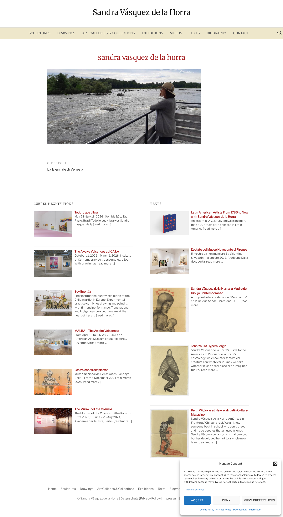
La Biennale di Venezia (65, 169)
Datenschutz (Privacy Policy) (141, 498)
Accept (197, 500)
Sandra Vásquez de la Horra (142, 12)
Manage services (195, 489)
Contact (241, 33)
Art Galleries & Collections (108, 33)
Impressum (255, 509)
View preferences (259, 500)
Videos (176, 33)
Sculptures (39, 33)
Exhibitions (152, 33)
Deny (226, 500)
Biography (216, 33)
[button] (275, 464)
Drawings (66, 33)
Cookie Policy (207, 509)
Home (52, 489)
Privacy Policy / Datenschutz (231, 509)
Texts (194, 33)
